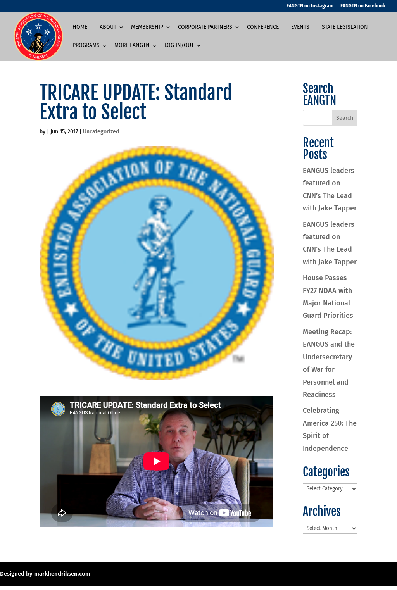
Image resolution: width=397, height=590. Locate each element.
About (108, 27)
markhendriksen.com (62, 573)
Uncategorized (101, 131)
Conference (263, 27)
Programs (86, 45)
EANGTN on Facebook (362, 6)
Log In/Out (179, 45)
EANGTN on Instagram (310, 6)
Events (300, 27)
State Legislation (345, 27)
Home (79, 27)
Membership (147, 27)
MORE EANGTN (132, 45)
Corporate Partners (205, 27)
